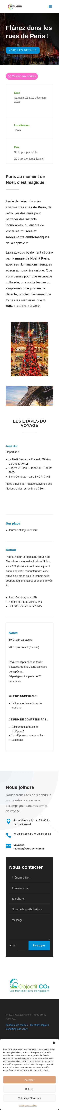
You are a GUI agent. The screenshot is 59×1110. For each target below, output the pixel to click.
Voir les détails (23, 50)
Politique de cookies (28, 1105)
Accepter (29, 1079)
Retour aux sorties (24, 76)
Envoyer (39, 945)
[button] (54, 1043)
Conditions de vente (17, 1028)
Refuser (29, 1089)
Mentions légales (39, 1024)
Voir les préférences (29, 1098)
